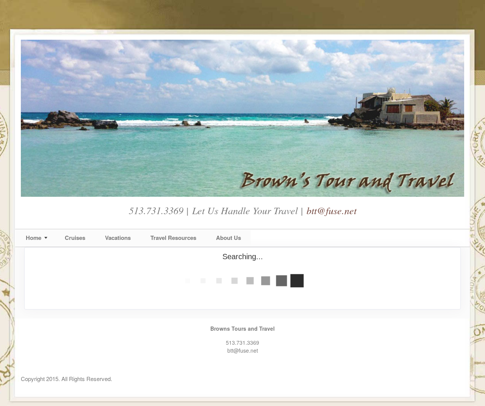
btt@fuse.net (332, 210)
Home (33, 237)
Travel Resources (173, 237)
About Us (228, 237)
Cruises (75, 237)
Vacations (118, 237)
